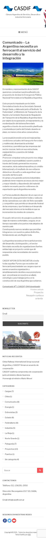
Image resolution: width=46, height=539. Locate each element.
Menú (24, 32)
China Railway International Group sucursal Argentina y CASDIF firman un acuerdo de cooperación (21, 365)
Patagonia (9, 444)
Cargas (8, 391)
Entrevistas (10, 412)
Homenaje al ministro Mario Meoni (17, 378)
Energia (8, 407)
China (7, 396)
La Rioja (8, 433)
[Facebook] (5, 521)
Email (5, 314)
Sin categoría (10, 459)
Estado (8, 417)
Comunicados (11, 402)
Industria (9, 428)
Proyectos (9, 449)
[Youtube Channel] (14, 521)
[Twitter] (9, 521)
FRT (29, 535)
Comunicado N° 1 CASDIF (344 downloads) (21, 286)
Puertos (8, 454)
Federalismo (10, 423)
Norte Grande (11, 438)
